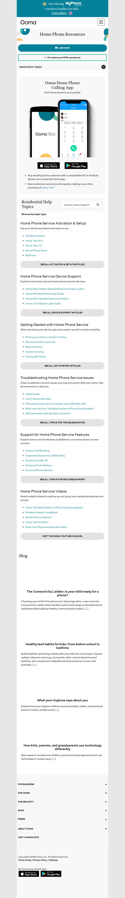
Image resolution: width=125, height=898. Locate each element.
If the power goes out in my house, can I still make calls (55, 403)
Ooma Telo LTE (33, 245)
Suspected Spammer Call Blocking (45, 455)
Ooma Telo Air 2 (34, 240)
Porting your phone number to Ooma (45, 337)
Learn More (59, 13)
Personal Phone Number (39, 470)
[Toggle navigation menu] (101, 22)
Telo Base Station (35, 235)
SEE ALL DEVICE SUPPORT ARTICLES (62, 312)
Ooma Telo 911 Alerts (36, 522)
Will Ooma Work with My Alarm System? (48, 413)
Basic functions (34, 346)
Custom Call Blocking (37, 450)
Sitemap (53, 860)
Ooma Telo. (48, 187)
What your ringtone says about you (62, 700)
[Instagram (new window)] (45, 851)
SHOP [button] (62, 810)
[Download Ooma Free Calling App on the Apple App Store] (49, 165)
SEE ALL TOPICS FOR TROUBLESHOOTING (62, 422)
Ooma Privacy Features (38, 517)
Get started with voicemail (40, 342)
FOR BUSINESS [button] (62, 784)
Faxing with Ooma (35, 356)
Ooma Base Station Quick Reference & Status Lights (54, 288)
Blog (23, 555)
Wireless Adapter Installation (41, 512)
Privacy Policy (40, 860)
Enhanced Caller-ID (36, 460)
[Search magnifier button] (98, 205)
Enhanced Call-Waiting (38, 465)
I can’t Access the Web (38, 398)
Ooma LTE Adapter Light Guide (43, 303)
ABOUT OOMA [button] (62, 829)
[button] (62, 819)
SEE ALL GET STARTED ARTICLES (62, 365)
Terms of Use (24, 860)
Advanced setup (34, 351)
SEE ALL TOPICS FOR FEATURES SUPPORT (62, 479)
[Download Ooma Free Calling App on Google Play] (76, 166)
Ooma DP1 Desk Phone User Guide (44, 293)
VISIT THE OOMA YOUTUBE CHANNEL (62, 536)
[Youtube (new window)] (39, 851)
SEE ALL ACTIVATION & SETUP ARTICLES (62, 264)
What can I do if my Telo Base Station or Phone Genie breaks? (59, 408)
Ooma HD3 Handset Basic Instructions (47, 298)
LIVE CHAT (64, 48)
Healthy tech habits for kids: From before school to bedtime (62, 646)
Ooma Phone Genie (36, 250)
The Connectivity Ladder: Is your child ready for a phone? (62, 593)
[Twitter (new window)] (26, 851)
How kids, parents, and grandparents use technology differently (63, 747)
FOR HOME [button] (62, 793)
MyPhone (30, 255)
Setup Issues (32, 394)
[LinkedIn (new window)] (33, 851)
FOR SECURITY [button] (62, 802)
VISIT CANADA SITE (28, 837)
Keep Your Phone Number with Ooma (46, 527)
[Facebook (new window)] (20, 851)
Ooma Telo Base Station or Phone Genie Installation (54, 507)
